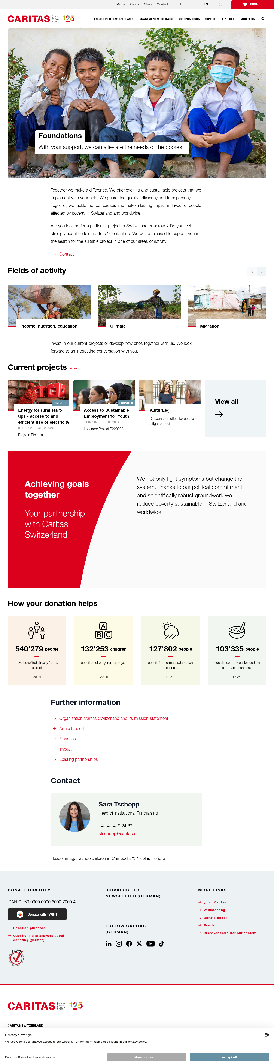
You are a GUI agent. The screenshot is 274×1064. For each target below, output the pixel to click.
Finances (67, 738)
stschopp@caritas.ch (119, 833)
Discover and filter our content (230, 933)
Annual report (71, 728)
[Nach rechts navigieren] (261, 271)
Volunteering (214, 910)
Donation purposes (29, 928)
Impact (65, 748)
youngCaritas (215, 902)
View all (75, 368)
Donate (255, 4)
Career (134, 4)
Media (120, 4)
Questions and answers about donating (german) (38, 938)
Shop (148, 4)
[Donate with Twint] (37, 914)
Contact (162, 4)
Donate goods (216, 918)
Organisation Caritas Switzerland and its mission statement (113, 718)
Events (209, 925)
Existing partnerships (78, 759)
